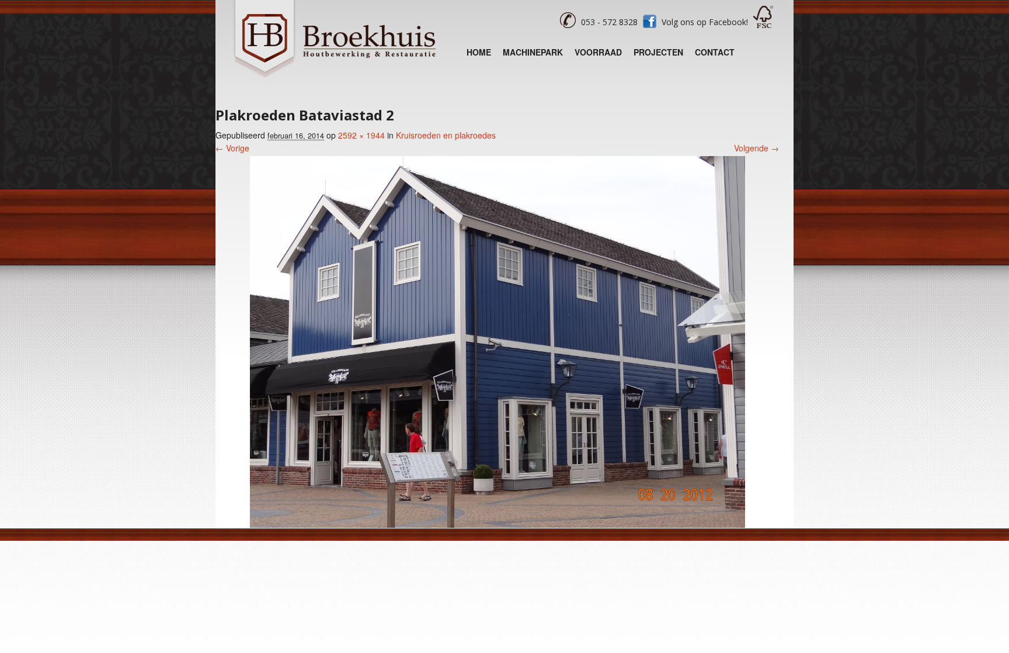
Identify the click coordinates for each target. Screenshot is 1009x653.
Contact (715, 52)
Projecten (658, 52)
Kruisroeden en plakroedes (446, 135)
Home (479, 52)
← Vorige (232, 148)
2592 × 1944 (361, 135)
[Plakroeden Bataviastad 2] (497, 524)
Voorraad (598, 52)
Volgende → (756, 148)
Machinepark (533, 52)
